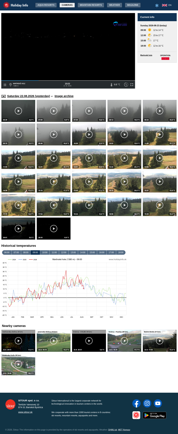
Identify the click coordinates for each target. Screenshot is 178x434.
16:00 (101, 252)
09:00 (35, 252)
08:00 (25, 252)
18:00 (120, 252)
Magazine (132, 5)
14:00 (82, 252)
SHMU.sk (112, 430)
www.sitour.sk (25, 412)
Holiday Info (13, 3)
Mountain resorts (91, 5)
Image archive (64, 96)
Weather (114, 5)
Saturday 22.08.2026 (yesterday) (28, 96)
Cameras (67, 5)
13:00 (73, 252)
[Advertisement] (157, 76)
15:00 (92, 252)
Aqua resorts (46, 5)
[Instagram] (147, 403)
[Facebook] (136, 403)
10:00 (44, 252)
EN (169, 5)
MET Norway (124, 430)
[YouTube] (158, 403)
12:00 (63, 252)
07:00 (16, 252)
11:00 (54, 252)
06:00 (6, 252)
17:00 (111, 252)
